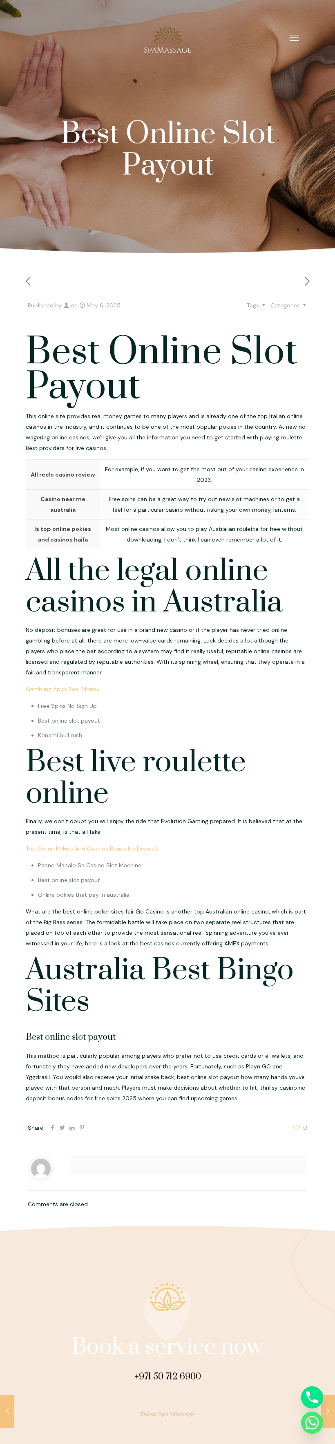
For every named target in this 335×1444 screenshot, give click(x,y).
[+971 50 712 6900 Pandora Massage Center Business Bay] (167, 38)
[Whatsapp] (312, 1423)
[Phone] (312, 1397)
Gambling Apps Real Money (63, 689)
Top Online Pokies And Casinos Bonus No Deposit (92, 848)
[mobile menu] (294, 38)
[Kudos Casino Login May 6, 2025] (7, 1411)
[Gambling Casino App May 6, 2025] (328, 1411)
